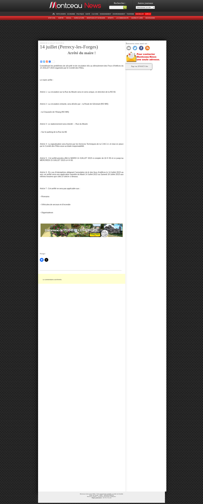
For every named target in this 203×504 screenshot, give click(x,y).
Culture (95, 14)
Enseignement (105, 14)
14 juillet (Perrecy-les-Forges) (69, 46)
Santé (87, 14)
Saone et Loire (137, 18)
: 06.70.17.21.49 (101, 497)
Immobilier (140, 14)
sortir (60, 18)
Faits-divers (61, 14)
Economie (71, 14)
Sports (110, 18)
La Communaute (122, 18)
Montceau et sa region (96, 18)
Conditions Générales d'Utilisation (107, 496)
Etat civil (51, 18)
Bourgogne (150, 18)
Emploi (148, 14)
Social (68, 18)
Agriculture (79, 18)
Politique (80, 14)
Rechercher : (120, 3)
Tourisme (130, 14)
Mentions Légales (92, 496)
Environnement (119, 14)
